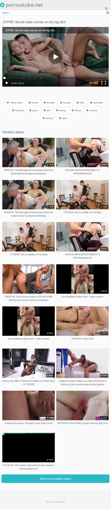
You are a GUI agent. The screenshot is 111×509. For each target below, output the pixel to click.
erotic (82, 102)
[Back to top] (106, 502)
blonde (34, 102)
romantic (93, 110)
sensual (49, 118)
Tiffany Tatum (16, 102)
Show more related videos (55, 478)
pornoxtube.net (23, 4)
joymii (35, 110)
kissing (62, 110)
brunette (50, 102)
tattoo (64, 118)
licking (77, 110)
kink (48, 110)
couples (67, 102)
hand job (19, 110)
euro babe (98, 102)
